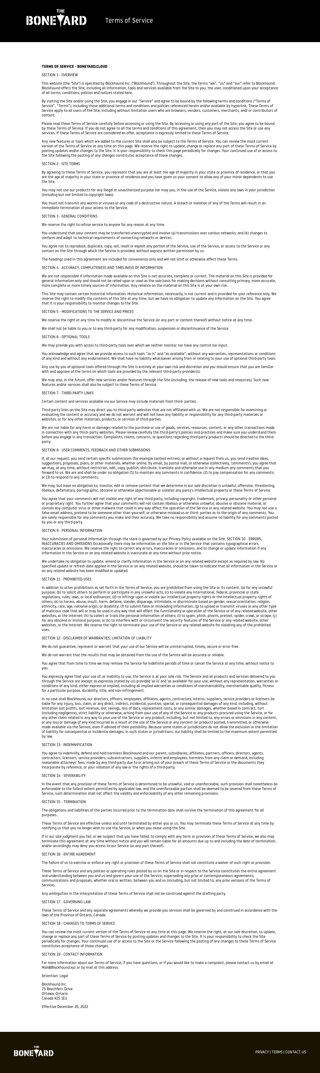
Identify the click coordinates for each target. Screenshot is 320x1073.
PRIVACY (262, 1052)
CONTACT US (295, 1052)
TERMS (277, 1052)
